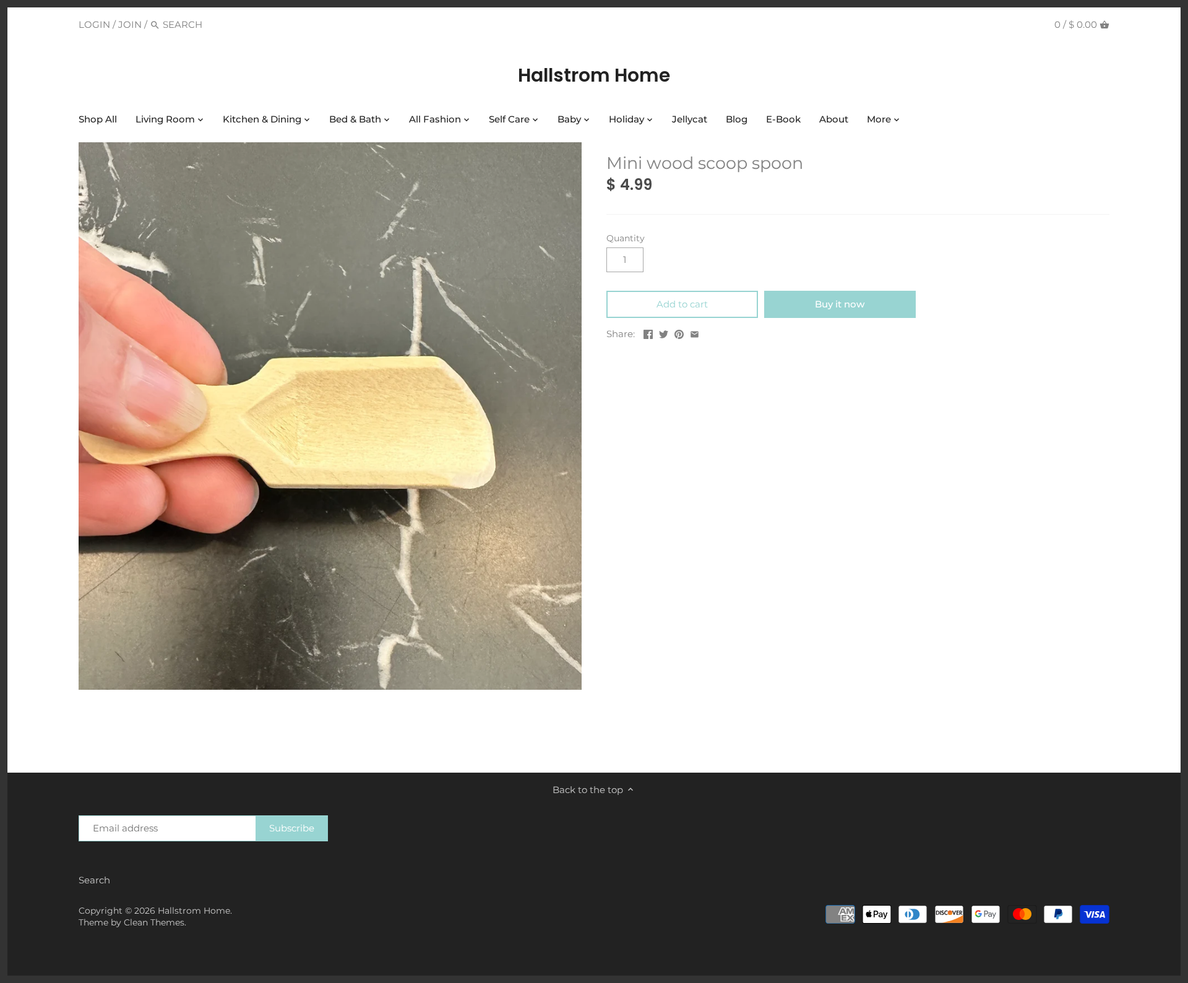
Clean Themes (154, 922)
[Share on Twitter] (663, 332)
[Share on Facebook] (648, 332)
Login (94, 24)
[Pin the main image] (679, 332)
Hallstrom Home (594, 75)
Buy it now (839, 304)
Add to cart (682, 304)
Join (130, 24)
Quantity (625, 238)
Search (94, 880)
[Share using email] (694, 332)
